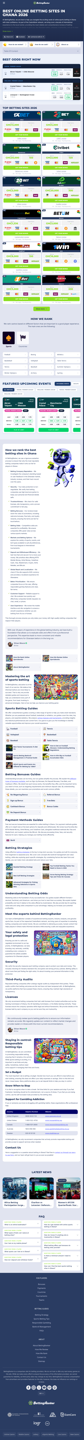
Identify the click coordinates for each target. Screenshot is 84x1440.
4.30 (16, 417)
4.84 (51, 417)
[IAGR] (37, 1423)
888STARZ (9, 421)
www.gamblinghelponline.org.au (57, 1129)
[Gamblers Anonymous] (52, 1415)
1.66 (64, 417)
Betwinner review (21, 171)
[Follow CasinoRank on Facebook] (28, 1387)
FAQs (41, 1330)
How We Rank (41, 1353)
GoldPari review (22, 270)
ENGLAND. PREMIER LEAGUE (46, 389)
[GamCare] (68, 1415)
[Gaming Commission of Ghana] (18, 1415)
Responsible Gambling (41, 1323)
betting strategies (23, 852)
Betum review (61, 237)
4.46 (16, 421)
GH (40, 1393)
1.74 (30, 417)
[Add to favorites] (5, 71)
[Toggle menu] (4, 3)
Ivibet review (61, 171)
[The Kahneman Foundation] (39, 1415)
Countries (42, 1292)
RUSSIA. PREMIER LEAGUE (25, 389)
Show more (40, 309)
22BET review (61, 138)
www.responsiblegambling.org (56, 1125)
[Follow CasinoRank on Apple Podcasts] (54, 1387)
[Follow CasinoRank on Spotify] (49, 1387)
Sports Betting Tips (41, 1319)
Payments (42, 1288)
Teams (41, 1300)
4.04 (23, 417)
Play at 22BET (19, 430)
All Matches (8, 389)
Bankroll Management (41, 1326)
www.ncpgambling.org (53, 1120)
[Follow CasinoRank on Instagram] (34, 1387)
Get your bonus (21, 135)
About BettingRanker (41, 1345)
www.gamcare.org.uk (53, 1116)
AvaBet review (61, 204)
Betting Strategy (41, 1315)
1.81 (30, 421)
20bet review (21, 204)
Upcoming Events (62, 383)
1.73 (64, 421)
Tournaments (41, 1296)
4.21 (23, 421)
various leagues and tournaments (49, 718)
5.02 (51, 421)
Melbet (9, 424)
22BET (9, 417)
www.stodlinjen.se (52, 1133)
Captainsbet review (22, 237)
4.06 (58, 417)
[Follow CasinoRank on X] (39, 1387)
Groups (76, 383)
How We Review (41, 1349)
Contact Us (41, 1357)
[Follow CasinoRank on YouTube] (44, 1387)
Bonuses (41, 1284)
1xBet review (21, 138)
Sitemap (41, 1361)
